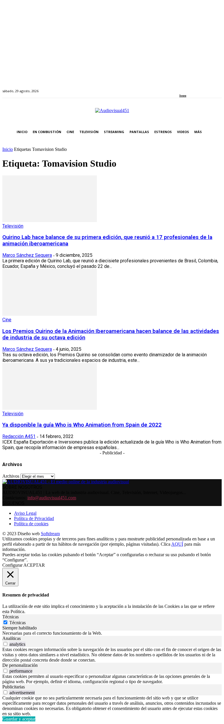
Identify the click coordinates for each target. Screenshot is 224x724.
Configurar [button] (12, 565)
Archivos (10, 476)
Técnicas (17, 622)
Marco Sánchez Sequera (27, 255)
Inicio (7, 149)
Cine (6, 319)
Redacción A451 (19, 436)
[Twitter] (201, 87)
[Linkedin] (194, 87)
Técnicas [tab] (10, 616)
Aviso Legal (25, 513)
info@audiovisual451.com (51, 497)
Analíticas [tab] (11, 638)
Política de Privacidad (34, 518)
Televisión (12, 226)
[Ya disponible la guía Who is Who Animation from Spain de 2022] (49, 408)
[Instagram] (187, 87)
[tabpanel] (112, 633)
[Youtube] (207, 87)
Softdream (50, 533)
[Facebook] (181, 87)
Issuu (182, 95)
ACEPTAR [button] (34, 565)
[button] (216, 132)
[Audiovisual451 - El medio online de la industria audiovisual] (112, 113)
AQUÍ (177, 544)
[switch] (5, 644)
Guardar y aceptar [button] (18, 718)
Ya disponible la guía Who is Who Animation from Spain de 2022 (82, 425)
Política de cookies (31, 523)
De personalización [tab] (20, 665)
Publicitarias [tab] (13, 686)
